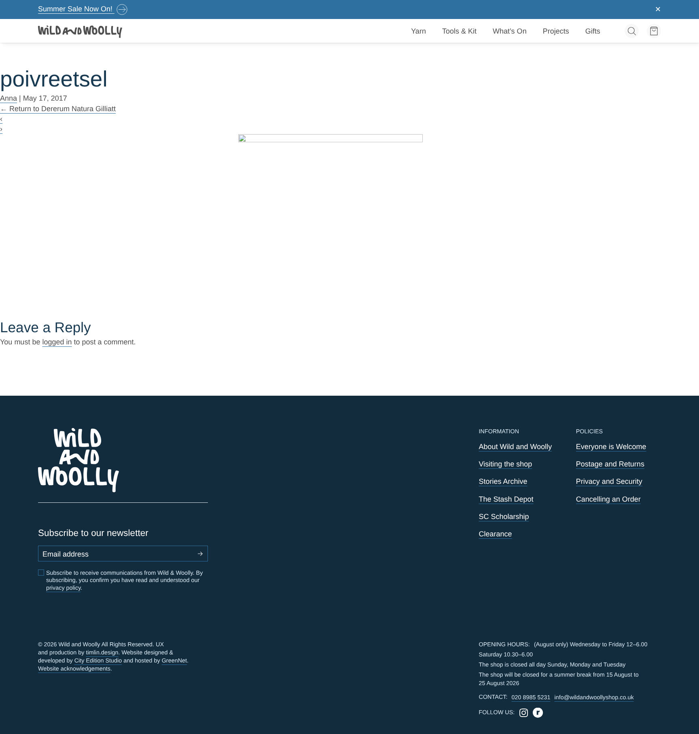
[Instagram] (524, 713)
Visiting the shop (505, 464)
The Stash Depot (506, 499)
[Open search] (632, 31)
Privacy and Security (609, 481)
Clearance (495, 534)
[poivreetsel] (349, 226)
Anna (8, 98)
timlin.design (102, 653)
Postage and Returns (610, 464)
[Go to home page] (80, 31)
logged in (57, 342)
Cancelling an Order (608, 499)
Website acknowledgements (74, 669)
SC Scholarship (504, 517)
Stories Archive (503, 481)
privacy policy (63, 588)
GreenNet (174, 661)
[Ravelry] (538, 713)
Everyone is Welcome (611, 447)
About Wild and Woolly (515, 447)
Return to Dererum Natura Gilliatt (58, 109)
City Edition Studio (98, 661)
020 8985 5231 (530, 697)
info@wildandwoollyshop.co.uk (593, 697)
